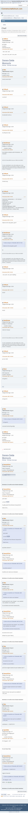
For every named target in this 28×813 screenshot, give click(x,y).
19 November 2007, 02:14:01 (7, 525)
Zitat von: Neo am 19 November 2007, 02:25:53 (13, 766)
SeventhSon (7, 464)
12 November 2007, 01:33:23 (7, 327)
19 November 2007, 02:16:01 (7, 560)
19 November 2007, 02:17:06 (7, 589)
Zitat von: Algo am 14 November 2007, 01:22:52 (13, 419)
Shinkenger (9, 65)
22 (16, 796)
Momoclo (6, 63)
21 (14, 796)
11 (23, 794)
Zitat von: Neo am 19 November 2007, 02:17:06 (13, 621)
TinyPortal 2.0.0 (11, 811)
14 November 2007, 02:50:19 (7, 442)
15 (5, 796)
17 (8, 796)
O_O (3, 386)
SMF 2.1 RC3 (8, 808)
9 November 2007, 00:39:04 (7, 76)
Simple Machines (19, 808)
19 (11, 796)
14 (3, 796)
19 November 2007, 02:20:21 (7, 653)
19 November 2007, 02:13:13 (7, 496)
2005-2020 (17, 811)
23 (18, 796)
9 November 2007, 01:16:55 (7, 196)
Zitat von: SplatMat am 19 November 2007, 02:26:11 (14, 776)
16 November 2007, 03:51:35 (7, 471)
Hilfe (8, 805)
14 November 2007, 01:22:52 (7, 396)
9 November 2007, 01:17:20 (7, 220)
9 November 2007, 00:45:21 (7, 94)
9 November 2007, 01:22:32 (7, 272)
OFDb (4, 24)
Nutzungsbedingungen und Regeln (16, 805)
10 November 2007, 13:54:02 (7, 307)
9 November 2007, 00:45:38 (7, 112)
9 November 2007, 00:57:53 (7, 178)
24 (19, 796)
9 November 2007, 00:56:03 (7, 149)
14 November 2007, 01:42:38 (7, 415)
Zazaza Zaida (8, 60)
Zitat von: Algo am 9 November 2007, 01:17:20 (13, 242)
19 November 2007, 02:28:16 (7, 763)
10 (21, 794)
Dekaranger (14, 65)
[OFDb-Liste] (9, 44)
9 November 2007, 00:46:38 (7, 130)
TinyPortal (4, 805)
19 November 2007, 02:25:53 (7, 711)
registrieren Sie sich (16, 2)
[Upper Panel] (2, 15)
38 (23, 796)
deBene (6, 39)
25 (21, 796)
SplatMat (6, 730)
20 (13, 796)
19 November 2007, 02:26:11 (7, 738)
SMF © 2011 (13, 808)
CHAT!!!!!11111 (9, 474)
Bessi (5, 369)
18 (10, 796)
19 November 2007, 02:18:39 (7, 618)
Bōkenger (4, 65)
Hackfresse (7, 143)
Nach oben (3, 794)
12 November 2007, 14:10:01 (7, 376)
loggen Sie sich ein (5, 2)
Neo (5, 70)
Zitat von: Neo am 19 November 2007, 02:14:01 (13, 563)
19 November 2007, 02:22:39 (7, 680)
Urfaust (6, 89)
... (22, 796)
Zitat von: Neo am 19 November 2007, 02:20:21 (13, 683)
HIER (7, 502)
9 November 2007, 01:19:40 (7, 239)
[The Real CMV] (12, 372)
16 (7, 796)
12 (24, 794)
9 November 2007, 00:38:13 (7, 49)
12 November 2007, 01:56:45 (7, 356)
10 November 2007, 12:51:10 (7, 290)
